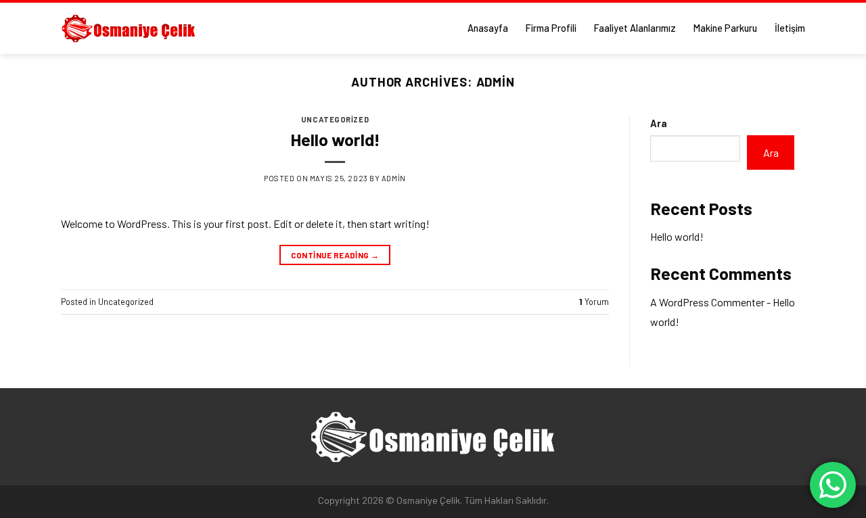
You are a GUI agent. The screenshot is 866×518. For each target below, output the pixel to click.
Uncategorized (335, 119)
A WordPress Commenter (707, 302)
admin (496, 81)
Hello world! (335, 138)
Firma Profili (551, 28)
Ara (658, 123)
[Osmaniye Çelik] (128, 28)
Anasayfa (488, 28)
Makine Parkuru (725, 28)
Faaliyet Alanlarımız (635, 28)
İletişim (790, 28)
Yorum (594, 301)
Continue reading (335, 255)
